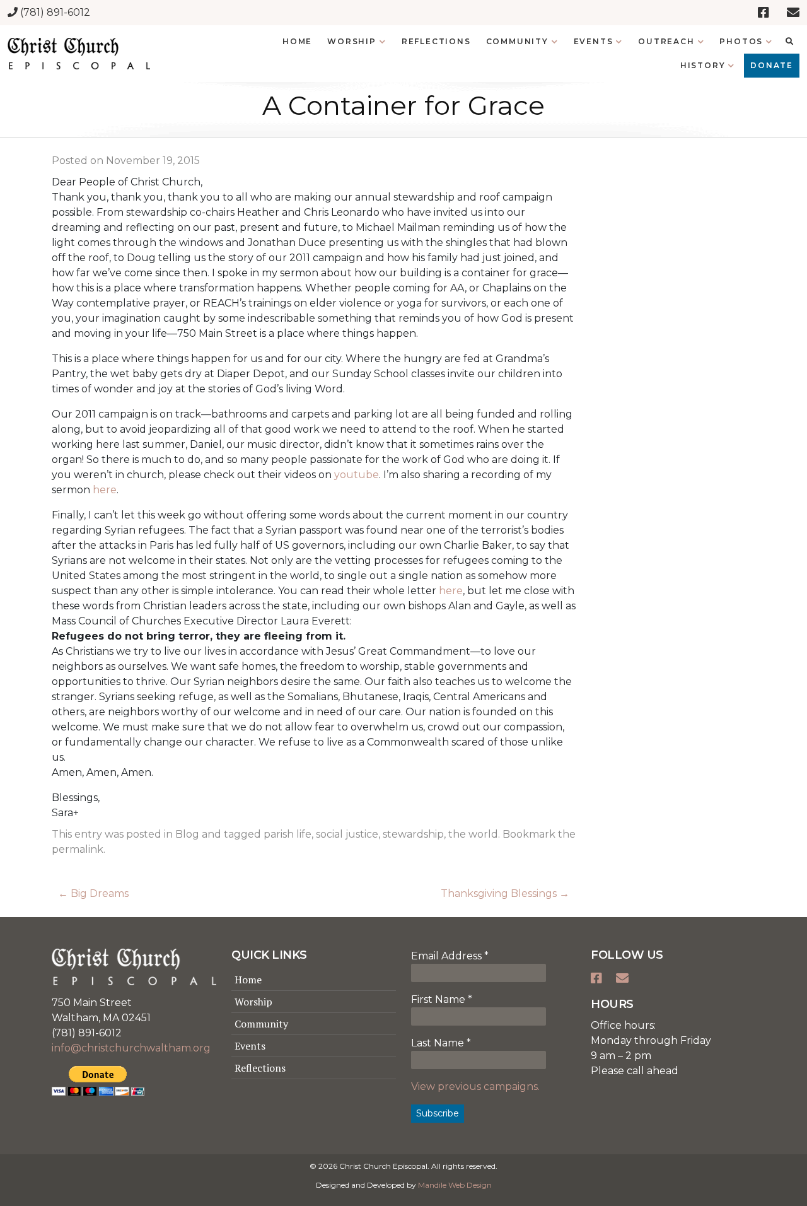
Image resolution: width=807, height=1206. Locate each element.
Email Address (450, 956)
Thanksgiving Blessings (505, 893)
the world (473, 834)
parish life (287, 834)
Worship (253, 1002)
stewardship (413, 834)
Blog (187, 834)
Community (261, 1024)
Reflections (260, 1068)
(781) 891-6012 (54, 12)
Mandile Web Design (455, 1185)
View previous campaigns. (475, 1086)
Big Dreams (93, 893)
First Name (441, 999)
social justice (347, 834)
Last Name (441, 1043)
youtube (356, 475)
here (105, 490)
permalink (77, 849)
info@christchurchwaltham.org (131, 1048)
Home (248, 979)
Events (250, 1046)
